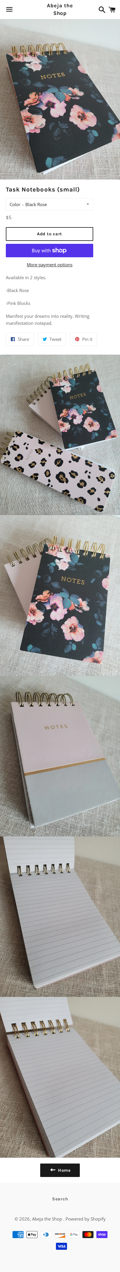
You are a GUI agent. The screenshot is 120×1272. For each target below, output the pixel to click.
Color (15, 204)
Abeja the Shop (60, 9)
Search (60, 1199)
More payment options (50, 264)
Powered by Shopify (86, 1219)
